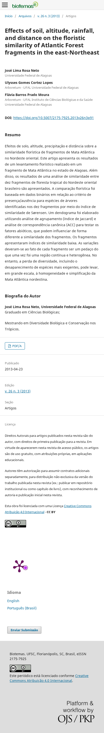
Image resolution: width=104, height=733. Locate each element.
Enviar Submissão (24, 630)
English (13, 600)
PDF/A (17, 346)
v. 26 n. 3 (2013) (48, 16)
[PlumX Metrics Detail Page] (19, 565)
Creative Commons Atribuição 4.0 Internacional (49, 678)
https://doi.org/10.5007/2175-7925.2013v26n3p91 (53, 117)
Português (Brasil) (22, 608)
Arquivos (25, 16)
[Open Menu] (5, 5)
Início (9, 16)
